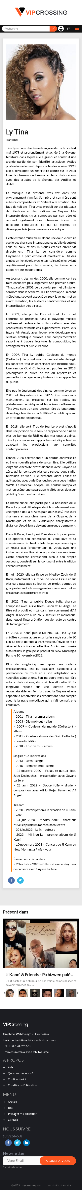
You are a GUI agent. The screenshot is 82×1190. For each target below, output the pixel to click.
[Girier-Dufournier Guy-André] (23, 993)
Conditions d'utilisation (22, 1085)
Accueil (12, 1102)
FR (68, 28)
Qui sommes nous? (20, 1073)
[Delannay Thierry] (71, 993)
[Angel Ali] (47, 993)
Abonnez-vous (58, 1160)
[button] (77, 29)
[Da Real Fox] (35, 993)
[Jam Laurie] (59, 993)
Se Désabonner (12, 1167)
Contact (13, 1120)
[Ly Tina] (11, 993)
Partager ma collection (22, 1114)
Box (10, 1108)
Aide (11, 1067)
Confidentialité (17, 1079)
